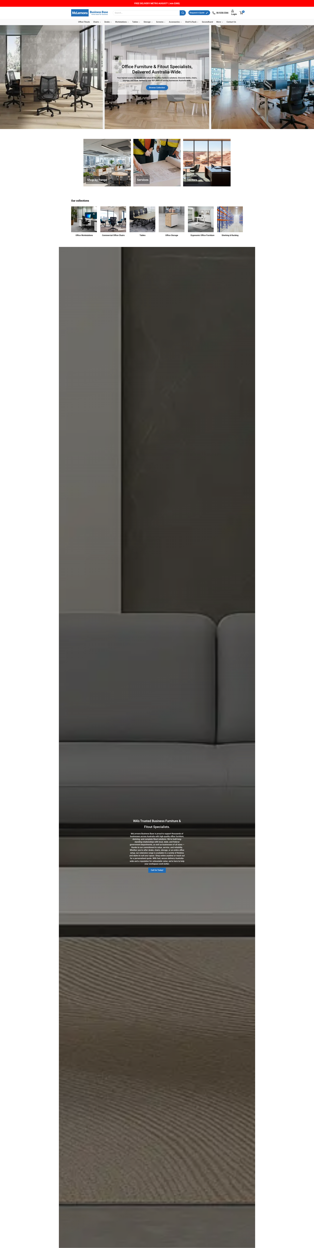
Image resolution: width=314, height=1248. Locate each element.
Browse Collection (157, 87)
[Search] (183, 12)
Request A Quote (197, 13)
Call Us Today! (157, 870)
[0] (241, 13)
